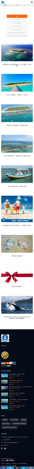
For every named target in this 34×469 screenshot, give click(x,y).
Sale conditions (22, 463)
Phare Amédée (17, 23)
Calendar (14, 463)
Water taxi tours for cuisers (17, 36)
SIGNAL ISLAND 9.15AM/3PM (17, 393)
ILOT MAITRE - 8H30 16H (16, 380)
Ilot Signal (17, 19)
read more (11, 378)
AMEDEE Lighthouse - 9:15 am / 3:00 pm (20, 387)
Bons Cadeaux (17, 29)
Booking (8, 463)
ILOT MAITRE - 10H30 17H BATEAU (18, 399)
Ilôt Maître (17, 26)
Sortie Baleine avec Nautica (17, 32)
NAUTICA (5, 445)
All (17, 16)
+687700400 (6, 440)
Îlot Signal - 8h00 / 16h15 (17, 374)
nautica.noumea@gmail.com (10, 442)
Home (3, 463)
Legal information (6, 466)
